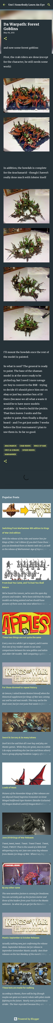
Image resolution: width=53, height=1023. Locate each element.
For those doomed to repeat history (19, 687)
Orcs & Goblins (12, 450)
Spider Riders (28, 450)
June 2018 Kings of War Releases (18, 837)
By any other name (11, 888)
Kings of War (40, 446)
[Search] (49, 4)
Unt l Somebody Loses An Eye (26, 4)
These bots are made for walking (18, 988)
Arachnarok (10, 446)
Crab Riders (25, 446)
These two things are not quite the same (21, 637)
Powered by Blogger (28, 1019)
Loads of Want (9, 787)
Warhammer (10, 454)
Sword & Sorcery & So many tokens (19, 737)
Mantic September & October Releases (20, 938)
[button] (5, 39)
